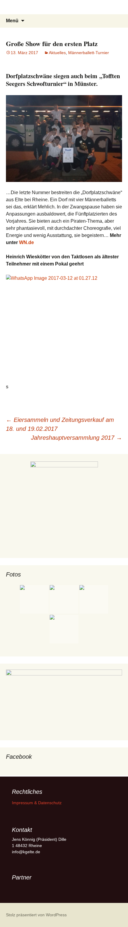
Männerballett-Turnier (88, 52)
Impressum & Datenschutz (37, 802)
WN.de (26, 242)
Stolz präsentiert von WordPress (36, 914)
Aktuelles (57, 52)
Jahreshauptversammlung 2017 (76, 437)
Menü (12, 20)
